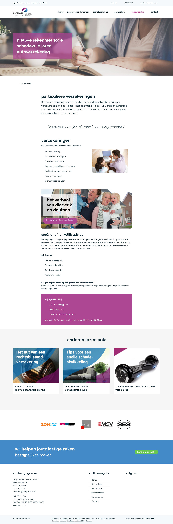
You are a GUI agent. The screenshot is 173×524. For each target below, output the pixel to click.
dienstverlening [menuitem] (101, 12)
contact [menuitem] (154, 12)
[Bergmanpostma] (22, 11)
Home (94, 480)
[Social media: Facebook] (129, 481)
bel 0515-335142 (56, 309)
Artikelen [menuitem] (114, 3)
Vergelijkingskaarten (59, 521)
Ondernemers (97, 492)
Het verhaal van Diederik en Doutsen (60, 220)
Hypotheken (96, 488)
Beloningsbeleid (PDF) (76, 521)
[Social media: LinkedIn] (136, 481)
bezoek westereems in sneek (62, 314)
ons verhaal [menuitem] (120, 12)
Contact (94, 501)
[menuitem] (127, 3)
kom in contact (146, 452)
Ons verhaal (96, 484)
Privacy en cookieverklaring (105, 518)
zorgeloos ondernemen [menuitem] (78, 12)
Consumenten (97, 497)
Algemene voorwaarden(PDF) (83, 518)
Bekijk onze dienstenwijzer (61, 518)
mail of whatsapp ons (58, 304)
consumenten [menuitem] (138, 12)
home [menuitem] (60, 12)
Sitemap (89, 521)
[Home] (16, 83)
